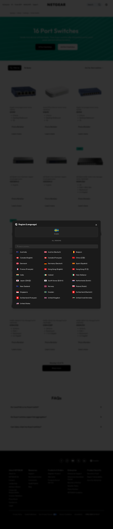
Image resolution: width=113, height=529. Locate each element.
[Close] (96, 225)
